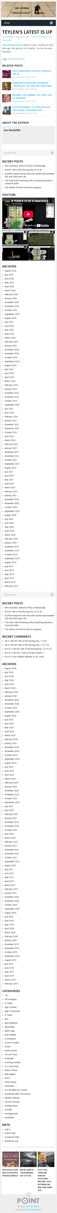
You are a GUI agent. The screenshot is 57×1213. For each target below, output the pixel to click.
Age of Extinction (12, 1011)
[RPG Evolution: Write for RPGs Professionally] (10, 1159)
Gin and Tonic (11, 1054)
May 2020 (9, 527)
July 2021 (9, 472)
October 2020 (11, 507)
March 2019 (10, 582)
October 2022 (11, 432)
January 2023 (11, 420)
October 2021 (11, 460)
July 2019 (9, 566)
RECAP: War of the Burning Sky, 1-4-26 (29, 641)
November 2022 (12, 428)
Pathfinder (9, 1086)
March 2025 (10, 338)
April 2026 (9, 286)
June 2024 (9, 373)
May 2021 (9, 479)
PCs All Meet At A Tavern (16, 1090)
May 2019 (9, 574)
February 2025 (11, 342)
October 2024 (11, 357)
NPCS (7, 1078)
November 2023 (12, 397)
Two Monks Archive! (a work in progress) (23, 187)
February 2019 (11, 586)
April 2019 (9, 578)
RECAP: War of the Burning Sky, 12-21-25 (30, 645)
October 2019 (11, 554)
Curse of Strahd (12, 1042)
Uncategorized (11, 1113)
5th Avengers (11, 999)
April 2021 (9, 483)
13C (6, 995)
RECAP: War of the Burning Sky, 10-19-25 (32, 649)
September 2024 (12, 361)
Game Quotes (11, 1050)
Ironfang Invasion (13, 1062)
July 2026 (9, 275)
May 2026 (9, 282)
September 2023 (12, 405)
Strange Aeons (11, 1106)
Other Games (10, 1082)
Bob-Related (10, 1035)
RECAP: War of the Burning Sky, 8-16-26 (23, 170)
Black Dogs (10, 1031)
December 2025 (12, 302)
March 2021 (10, 487)
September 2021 (12, 464)
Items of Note (11, 1070)
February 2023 (11, 416)
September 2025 (12, 314)
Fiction (8, 1046)
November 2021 (12, 456)
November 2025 (12, 306)
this (25, 48)
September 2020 (12, 511)
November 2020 (12, 503)
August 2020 (10, 515)
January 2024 (11, 389)
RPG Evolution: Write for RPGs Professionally (25, 166)
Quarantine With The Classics (18, 1094)
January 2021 (11, 495)
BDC (7, 1019)
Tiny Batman (32, 1206)
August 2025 (10, 318)
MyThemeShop (33, 1210)
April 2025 (9, 334)
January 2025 (11, 345)
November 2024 (12, 353)
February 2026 (11, 294)
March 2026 (10, 290)
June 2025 (9, 326)
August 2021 (10, 468)
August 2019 (10, 562)
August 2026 (10, 271)
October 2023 (11, 401)
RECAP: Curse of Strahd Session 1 (28, 653)
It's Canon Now (12, 1066)
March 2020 (10, 535)
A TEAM (8, 1003)
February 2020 (11, 539)
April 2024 (9, 377)
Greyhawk (9, 1058)
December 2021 (12, 452)
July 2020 (9, 519)
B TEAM (8, 1015)
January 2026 (11, 298)
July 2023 (9, 409)
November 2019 (12, 550)
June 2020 (9, 523)
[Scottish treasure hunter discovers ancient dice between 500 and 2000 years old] (46, 1159)
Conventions (10, 1039)
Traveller (8, 1109)
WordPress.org (11, 1141)
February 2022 (11, 444)
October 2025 (11, 310)
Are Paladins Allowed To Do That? (28, 657)
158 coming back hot (13, 45)
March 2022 (10, 440)
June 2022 (9, 436)
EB (6, 641)
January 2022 (11, 448)
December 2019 (12, 546)
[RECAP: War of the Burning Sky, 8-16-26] (28, 1159)
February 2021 (11, 491)
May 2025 (9, 330)
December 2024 (12, 349)
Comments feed (12, 1137)
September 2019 (12, 558)
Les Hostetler (7, 37)
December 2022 (12, 424)
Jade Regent (10, 1074)
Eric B (7, 649)
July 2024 (9, 369)
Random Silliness (12, 1098)
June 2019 (9, 570)
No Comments (18, 77)
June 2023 (9, 412)
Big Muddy (9, 1027)
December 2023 (12, 393)
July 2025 (9, 322)
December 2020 (12, 499)
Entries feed (10, 1133)
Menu (7, 23)
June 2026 (9, 278)
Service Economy (39, 37)
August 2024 (10, 365)
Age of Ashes (11, 1007)
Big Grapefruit (11, 1023)
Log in (7, 1129)
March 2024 (10, 381)
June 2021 (9, 476)
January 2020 (11, 543)
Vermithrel (9, 1117)
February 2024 (11, 385)
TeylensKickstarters (16, 59)
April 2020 (9, 531)
